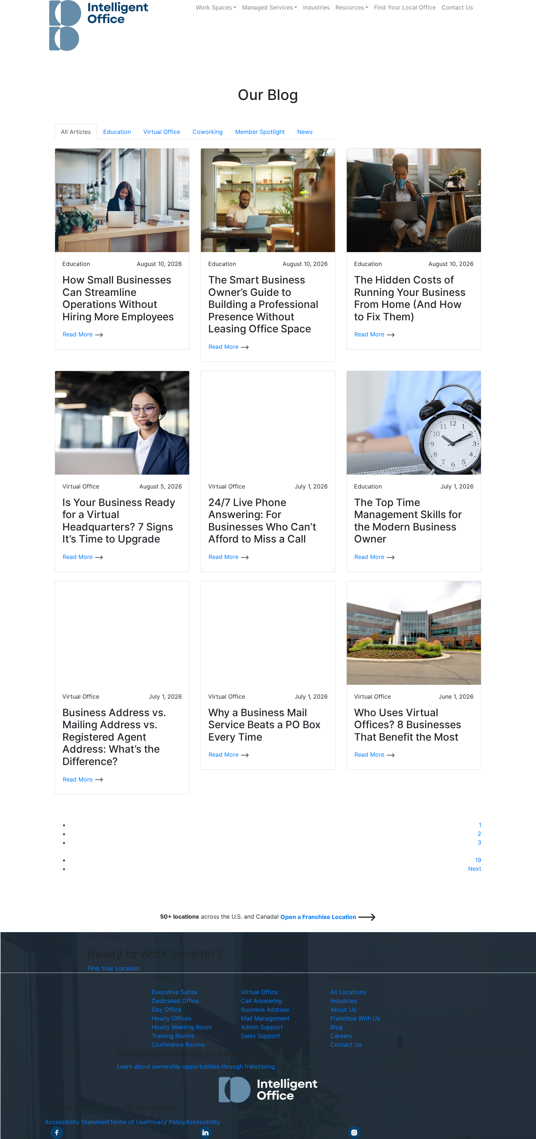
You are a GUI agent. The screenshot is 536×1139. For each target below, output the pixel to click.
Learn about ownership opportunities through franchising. (196, 1066)
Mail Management (265, 1018)
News (304, 131)
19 (478, 860)
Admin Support (262, 1027)
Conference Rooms (178, 1044)
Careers (341, 1035)
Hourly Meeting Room (182, 1027)
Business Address (265, 1009)
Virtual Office (161, 131)
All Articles (76, 131)
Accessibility (203, 1122)
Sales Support (260, 1035)
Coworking (208, 131)
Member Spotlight (260, 131)
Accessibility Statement (77, 1122)
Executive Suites (174, 992)
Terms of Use (128, 1122)
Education (117, 131)
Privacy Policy (166, 1122)
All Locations (348, 992)
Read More (78, 334)
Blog (336, 1027)
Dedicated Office (175, 1000)
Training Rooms (173, 1035)
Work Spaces (214, 7)
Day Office (166, 1009)
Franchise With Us (355, 1018)
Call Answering (261, 1000)
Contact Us (457, 7)
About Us (343, 1009)
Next (474, 868)
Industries (316, 7)
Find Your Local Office (405, 7)
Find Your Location (114, 968)
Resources (349, 7)
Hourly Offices (171, 1018)
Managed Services (267, 7)
